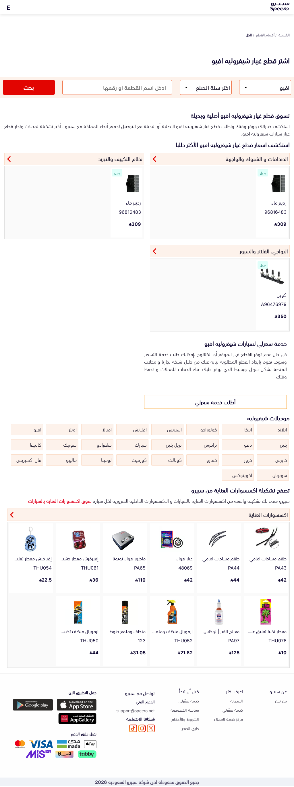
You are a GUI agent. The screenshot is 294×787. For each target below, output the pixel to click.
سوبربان (279, 474)
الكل (249, 34)
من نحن (281, 701)
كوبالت (175, 459)
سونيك (70, 444)
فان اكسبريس (28, 459)
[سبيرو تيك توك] (133, 728)
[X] (151, 728)
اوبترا (72, 429)
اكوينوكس (242, 474)
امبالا (107, 429)
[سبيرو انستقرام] (142, 728)
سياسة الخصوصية (185, 710)
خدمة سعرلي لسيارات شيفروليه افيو (245, 343)
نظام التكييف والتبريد (120, 158)
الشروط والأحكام (185, 719)
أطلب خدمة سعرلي (215, 402)
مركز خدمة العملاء (228, 719)
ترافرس (210, 444)
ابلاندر (281, 429)
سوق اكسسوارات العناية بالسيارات (60, 500)
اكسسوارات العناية (268, 514)
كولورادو (208, 429)
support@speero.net (135, 710)
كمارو (211, 459)
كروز (248, 459)
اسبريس (174, 429)
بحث (29, 87)
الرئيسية (284, 34)
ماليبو (71, 459)
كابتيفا (35, 444)
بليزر (283, 444)
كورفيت (139, 459)
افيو (37, 429)
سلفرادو (104, 444)
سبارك (141, 444)
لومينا (106, 459)
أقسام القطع (265, 34)
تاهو (248, 444)
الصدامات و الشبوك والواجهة (257, 158)
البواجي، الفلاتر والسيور (264, 251)
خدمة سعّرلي (233, 710)
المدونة (236, 701)
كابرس (281, 459)
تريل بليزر (174, 444)
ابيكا (248, 429)
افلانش (140, 429)
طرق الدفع (190, 728)
